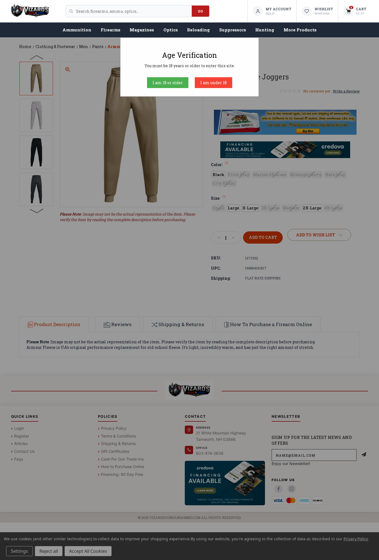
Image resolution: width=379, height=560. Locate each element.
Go (200, 11)
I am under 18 (213, 82)
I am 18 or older (168, 82)
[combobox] (134, 11)
